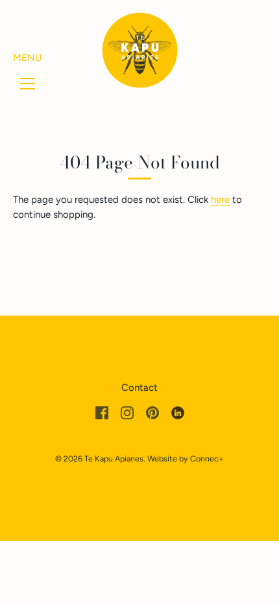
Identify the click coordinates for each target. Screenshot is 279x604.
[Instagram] (127, 412)
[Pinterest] (152, 412)
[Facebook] (101, 412)
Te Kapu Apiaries (113, 458)
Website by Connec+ (185, 458)
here (220, 199)
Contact (139, 387)
